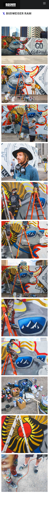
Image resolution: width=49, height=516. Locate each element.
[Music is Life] (24, 45)
